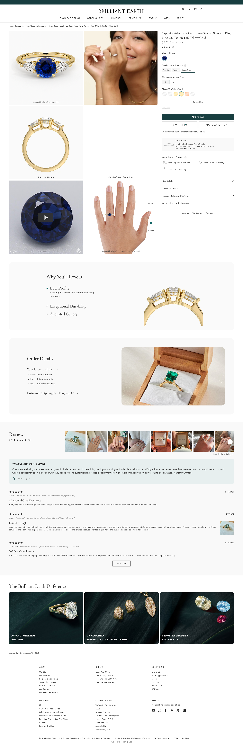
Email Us (155, 682)
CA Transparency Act (162, 738)
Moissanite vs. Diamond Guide (52, 716)
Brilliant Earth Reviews (48, 693)
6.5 (173, 82)
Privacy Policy (87, 738)
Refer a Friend (101, 723)
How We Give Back (47, 686)
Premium (176, 70)
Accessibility (100, 726)
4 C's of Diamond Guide (49, 709)
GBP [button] (124, 742)
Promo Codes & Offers (105, 719)
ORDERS (99, 667)
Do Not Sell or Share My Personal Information (132, 738)
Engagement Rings (22, 26)
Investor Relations (47, 726)
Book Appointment (160, 676)
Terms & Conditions (71, 738)
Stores (154, 679)
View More (121, 564)
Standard (166, 70)
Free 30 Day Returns (104, 676)
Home (11, 26)
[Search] (182, 9)
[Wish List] (195, 9)
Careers (42, 723)
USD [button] (130, 742)
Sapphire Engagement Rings (42, 26)
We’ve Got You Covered (105, 705)
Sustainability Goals (47, 682)
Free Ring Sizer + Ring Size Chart (53, 719)
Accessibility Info (102, 730)
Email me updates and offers (167, 705)
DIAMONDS (116, 18)
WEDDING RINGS (95, 18)
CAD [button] (118, 742)
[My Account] (189, 9)
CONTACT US (158, 667)
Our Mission (44, 676)
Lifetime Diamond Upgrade (107, 716)
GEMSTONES (135, 18)
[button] (198, 181)
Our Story (43, 672)
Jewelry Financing (103, 712)
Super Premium (188, 70)
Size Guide (166, 108)
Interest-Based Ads (103, 738)
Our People (44, 689)
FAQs (97, 709)
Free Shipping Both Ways (106, 679)
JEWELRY (152, 18)
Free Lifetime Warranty (41, 379)
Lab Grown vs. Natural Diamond (53, 712)
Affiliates (155, 689)
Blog (41, 705)
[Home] (121, 11)
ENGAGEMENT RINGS (70, 18)
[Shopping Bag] (201, 9)
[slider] (151, 223)
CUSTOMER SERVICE (104, 700)
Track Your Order (102, 672)
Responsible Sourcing (48, 679)
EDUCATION (44, 700)
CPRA (176, 738)
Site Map (185, 738)
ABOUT (180, 18)
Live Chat (156, 672)
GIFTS (166, 18)
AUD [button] (112, 742)
